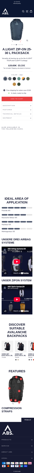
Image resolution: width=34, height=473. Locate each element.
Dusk (5, 79)
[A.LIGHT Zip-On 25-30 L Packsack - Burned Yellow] (15, 179)
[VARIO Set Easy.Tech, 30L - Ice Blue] (31, 359)
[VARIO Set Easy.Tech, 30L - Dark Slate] (29, 359)
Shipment (7, 118)
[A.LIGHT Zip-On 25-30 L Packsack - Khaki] (13, 179)
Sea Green (19, 79)
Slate (10, 79)
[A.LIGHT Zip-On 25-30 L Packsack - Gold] (11, 179)
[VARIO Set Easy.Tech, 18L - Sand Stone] (18, 359)
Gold (23, 79)
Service (5, 446)
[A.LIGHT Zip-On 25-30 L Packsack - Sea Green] (9, 179)
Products (6, 440)
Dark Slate (14, 79)
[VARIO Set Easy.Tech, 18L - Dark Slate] (16, 359)
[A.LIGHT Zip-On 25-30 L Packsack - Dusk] (2, 179)
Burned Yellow (14, 84)
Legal (4, 458)
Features (7, 110)
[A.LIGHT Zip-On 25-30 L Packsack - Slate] (5, 179)
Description (9, 106)
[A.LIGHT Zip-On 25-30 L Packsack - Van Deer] (2, 181)
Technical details (12, 114)
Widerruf (27, 420)
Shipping (14, 68)
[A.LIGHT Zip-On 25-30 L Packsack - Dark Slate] (7, 179)
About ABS (7, 452)
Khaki (28, 79)
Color (17, 75)
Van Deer (19, 84)
